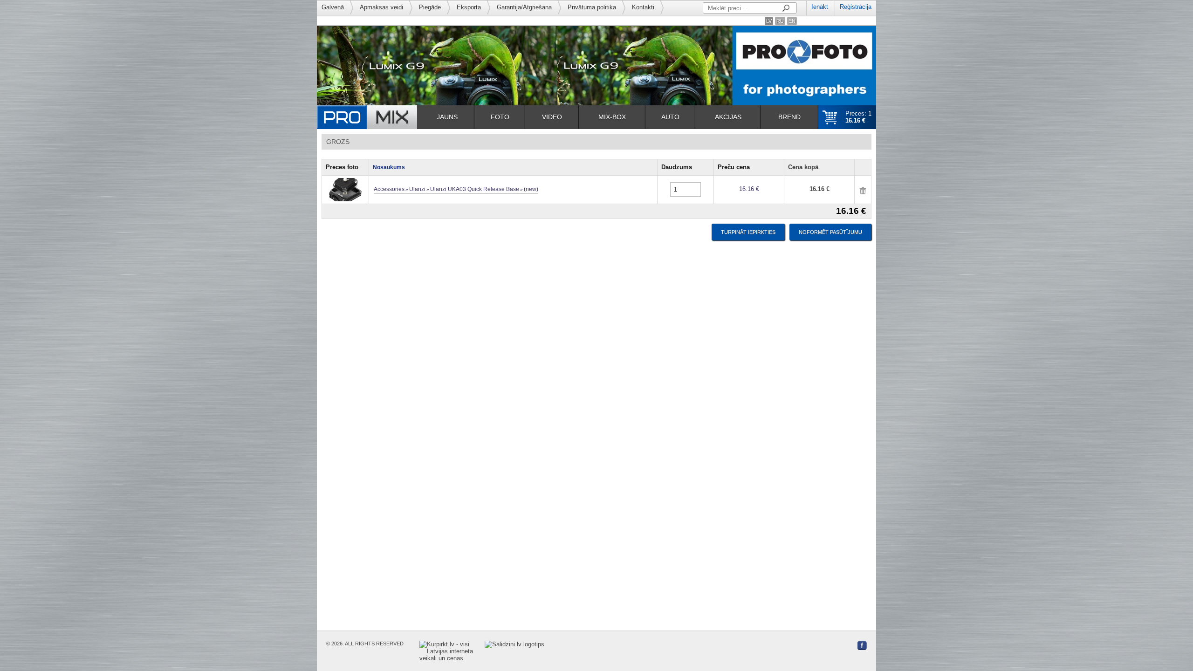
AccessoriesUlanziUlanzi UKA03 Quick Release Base (456, 189)
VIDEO (552, 117)
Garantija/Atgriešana (524, 7)
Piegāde (430, 7)
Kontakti (643, 7)
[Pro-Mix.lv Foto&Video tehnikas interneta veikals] (367, 117)
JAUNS (447, 117)
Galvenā (333, 7)
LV (769, 21)
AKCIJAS (728, 117)
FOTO (500, 117)
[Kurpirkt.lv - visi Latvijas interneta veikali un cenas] (452, 651)
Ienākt (819, 6)
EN (791, 21)
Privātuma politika (592, 7)
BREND (789, 117)
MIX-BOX (612, 117)
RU (780, 21)
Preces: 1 (858, 117)
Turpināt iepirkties (748, 232)
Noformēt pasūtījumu (830, 232)
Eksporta (469, 7)
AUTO (670, 117)
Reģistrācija (855, 6)
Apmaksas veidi (381, 7)
